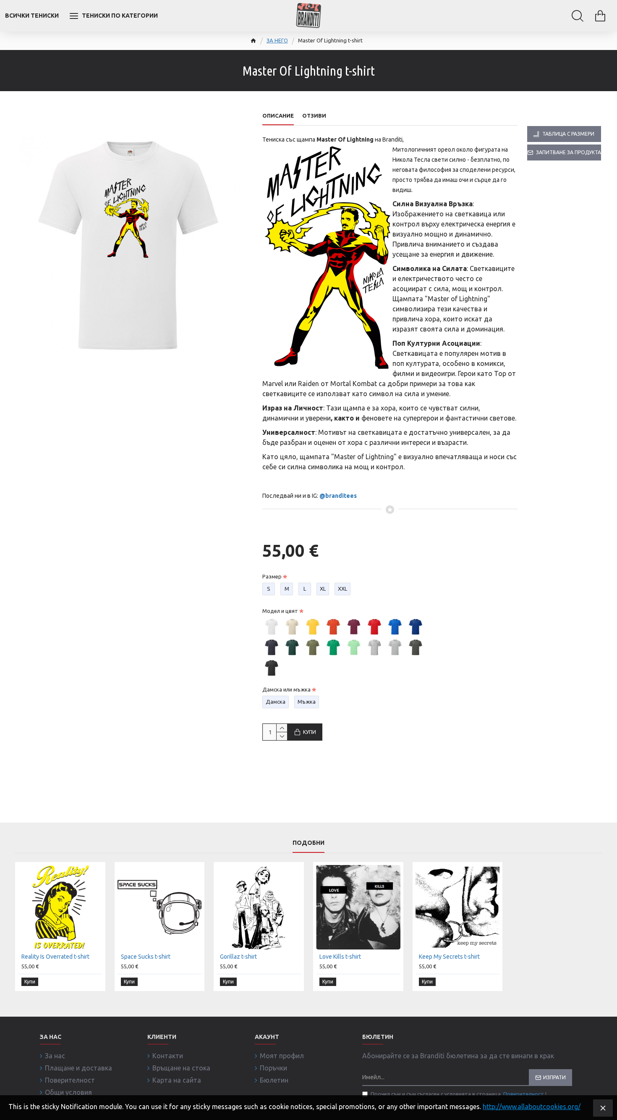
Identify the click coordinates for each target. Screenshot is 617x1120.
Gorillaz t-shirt (238, 956)
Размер (272, 576)
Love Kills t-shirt (340, 956)
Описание (278, 115)
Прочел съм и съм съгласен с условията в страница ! (458, 1094)
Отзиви (314, 115)
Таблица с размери (568, 134)
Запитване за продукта (568, 152)
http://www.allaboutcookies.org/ (531, 1106)
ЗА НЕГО (277, 40)
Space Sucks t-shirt (145, 956)
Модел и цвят (280, 611)
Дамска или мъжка (286, 689)
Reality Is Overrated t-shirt (55, 956)
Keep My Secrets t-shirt (449, 956)
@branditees (338, 495)
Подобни (308, 842)
